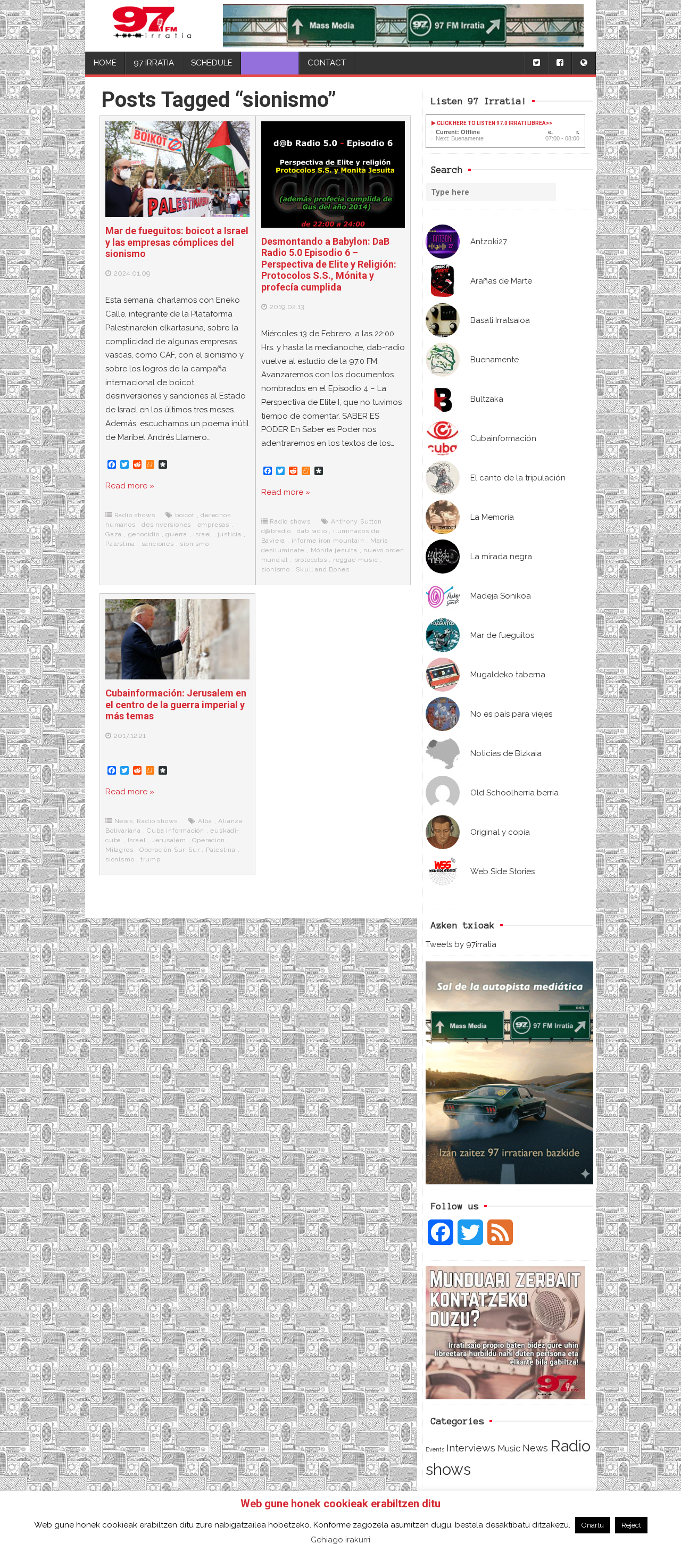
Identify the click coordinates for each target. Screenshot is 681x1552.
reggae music (355, 559)
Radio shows (134, 515)
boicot (185, 515)
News (535, 1448)
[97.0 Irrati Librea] (152, 25)
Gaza (113, 534)
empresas (213, 524)
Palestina (120, 543)
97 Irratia (154, 63)
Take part (270, 63)
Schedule (211, 63)
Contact (327, 63)
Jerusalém (169, 840)
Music (508, 1448)
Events (435, 1449)
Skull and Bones (322, 569)
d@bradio (276, 531)
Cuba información (175, 830)
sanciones (158, 543)
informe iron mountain (328, 540)
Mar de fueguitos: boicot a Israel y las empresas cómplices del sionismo (176, 242)
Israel (202, 534)
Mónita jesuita (334, 550)
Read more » (129, 486)
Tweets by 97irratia (461, 944)
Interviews (470, 1448)
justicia (230, 534)
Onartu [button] (593, 1525)
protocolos (310, 559)
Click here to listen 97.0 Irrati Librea (491, 123)
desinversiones (166, 524)
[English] (583, 63)
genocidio (144, 534)
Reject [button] (631, 1525)
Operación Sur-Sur (169, 849)
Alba (205, 821)
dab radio (312, 531)
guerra (176, 534)
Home (105, 63)
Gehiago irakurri (340, 1540)
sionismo (194, 543)
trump (150, 859)
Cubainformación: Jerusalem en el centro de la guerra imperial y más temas (175, 704)
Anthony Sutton (356, 521)
